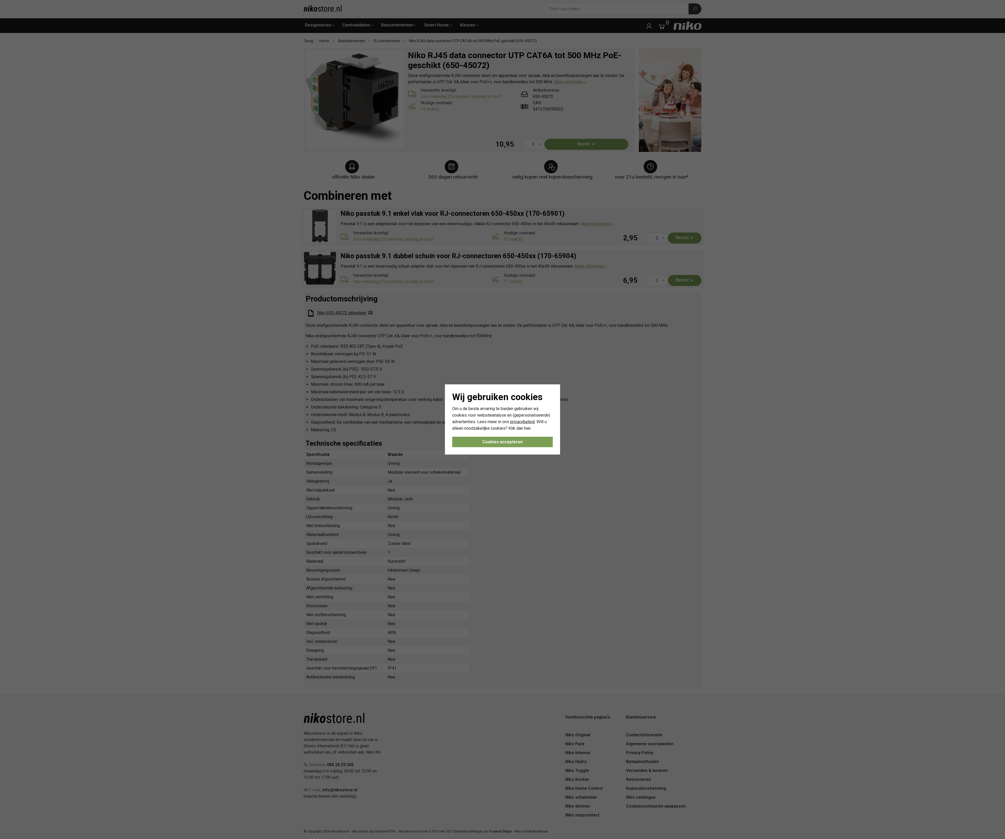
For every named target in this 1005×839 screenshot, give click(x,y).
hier (527, 428)
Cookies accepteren (502, 441)
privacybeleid (522, 421)
